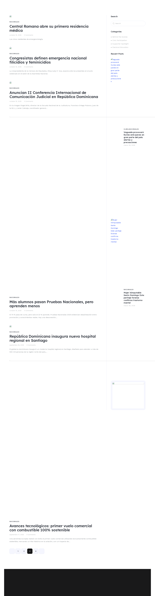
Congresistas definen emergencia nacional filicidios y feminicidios (48, 60)
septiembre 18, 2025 (16, 345)
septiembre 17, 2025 (16, 534)
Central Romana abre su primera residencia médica (48, 28)
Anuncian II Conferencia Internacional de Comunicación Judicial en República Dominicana (53, 95)
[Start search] (113, 23)
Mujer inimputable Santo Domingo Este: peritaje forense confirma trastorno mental (134, 297)
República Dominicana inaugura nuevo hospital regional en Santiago (52, 338)
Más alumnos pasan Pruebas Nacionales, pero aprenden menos (51, 304)
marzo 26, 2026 (129, 306)
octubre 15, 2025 (15, 35)
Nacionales (14, 22)
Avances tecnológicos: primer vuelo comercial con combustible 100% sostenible (50, 528)
